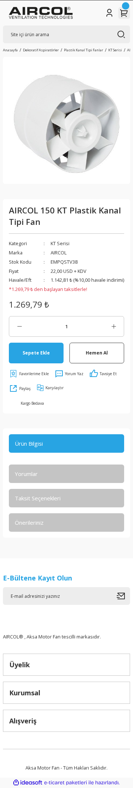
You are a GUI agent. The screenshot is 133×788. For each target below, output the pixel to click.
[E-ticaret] (65, 782)
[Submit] (123, 596)
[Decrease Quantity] (19, 326)
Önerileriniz (29, 522)
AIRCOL (58, 252)
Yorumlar (26, 473)
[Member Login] (109, 13)
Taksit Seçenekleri (38, 498)
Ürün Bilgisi (29, 443)
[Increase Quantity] (113, 326)
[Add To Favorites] (29, 373)
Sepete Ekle (36, 353)
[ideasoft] (27, 783)
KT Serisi (60, 243)
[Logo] (41, 13)
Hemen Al (97, 353)
